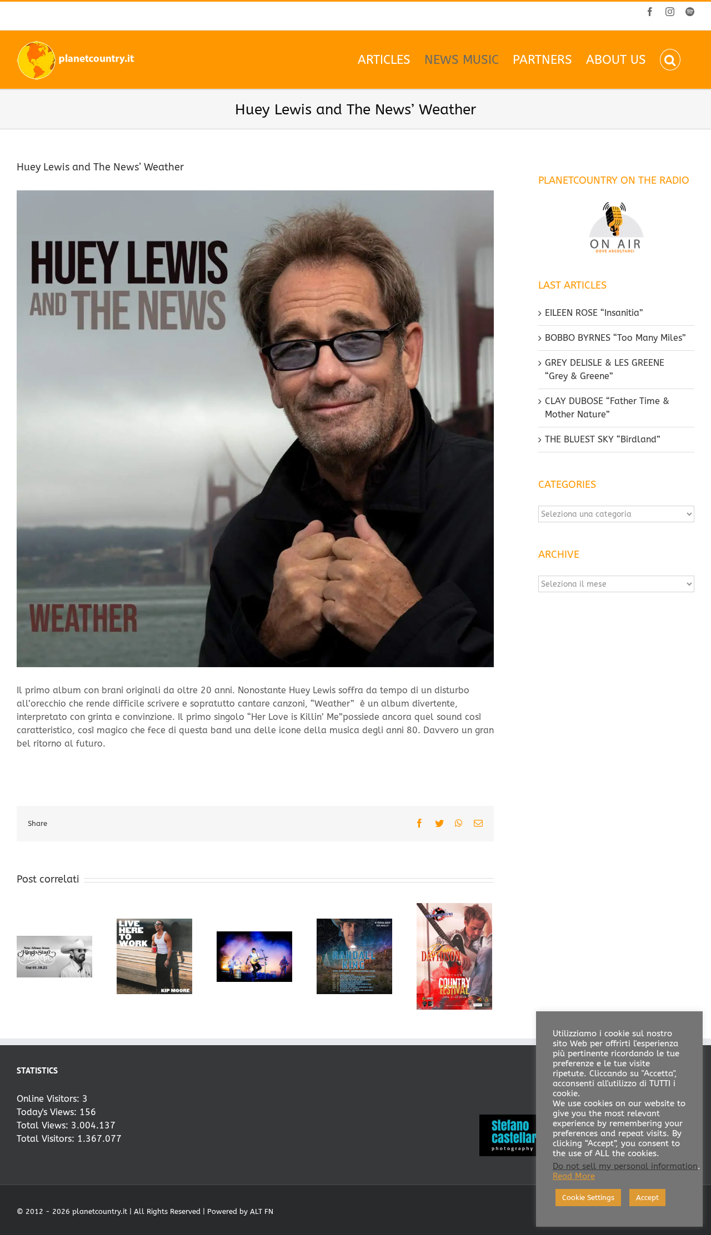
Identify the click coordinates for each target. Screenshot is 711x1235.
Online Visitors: (49, 1098)
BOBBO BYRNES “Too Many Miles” (615, 337)
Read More (574, 1176)
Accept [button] (647, 1197)
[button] (670, 60)
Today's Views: (48, 1112)
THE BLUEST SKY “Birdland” (602, 439)
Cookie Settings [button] (588, 1197)
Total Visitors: (47, 1138)
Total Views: (44, 1125)
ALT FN (261, 1211)
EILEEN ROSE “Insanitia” (594, 313)
